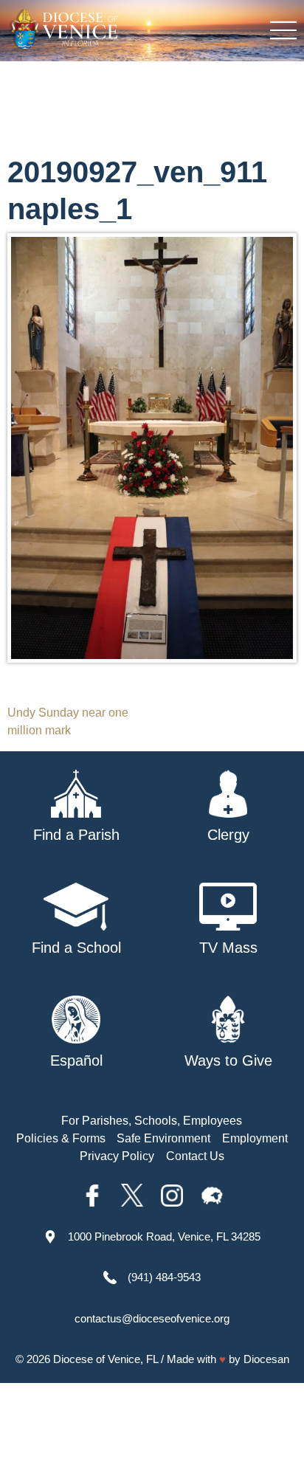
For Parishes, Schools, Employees (151, 1120)
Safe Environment (163, 1138)
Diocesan (266, 1359)
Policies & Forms (61, 1138)
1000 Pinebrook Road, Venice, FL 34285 (164, 1236)
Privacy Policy (117, 1156)
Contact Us (195, 1156)
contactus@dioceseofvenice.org (152, 1318)
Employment (255, 1138)
